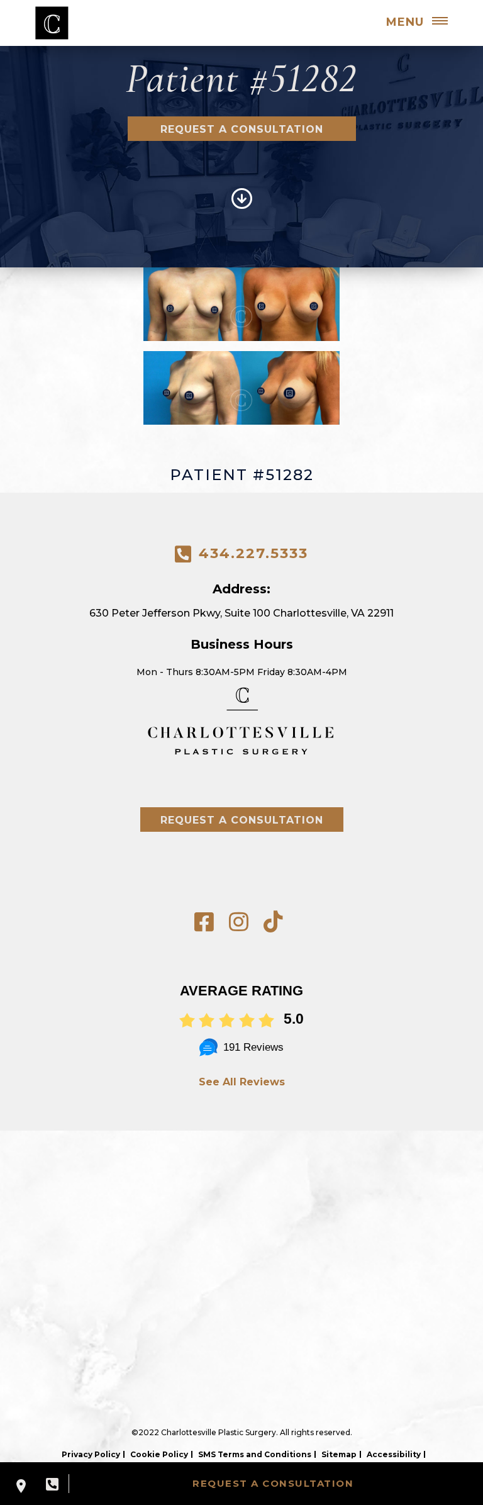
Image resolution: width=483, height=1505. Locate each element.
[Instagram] (238, 922)
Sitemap (339, 1454)
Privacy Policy (91, 1454)
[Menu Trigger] (439, 22)
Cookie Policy (159, 1454)
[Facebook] (204, 922)
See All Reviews (242, 1082)
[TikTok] (273, 922)
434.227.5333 (253, 553)
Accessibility (394, 1454)
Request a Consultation (241, 129)
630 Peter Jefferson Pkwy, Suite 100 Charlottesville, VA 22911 (241, 613)
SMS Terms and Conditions (254, 1454)
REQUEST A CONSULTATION (272, 1483)
